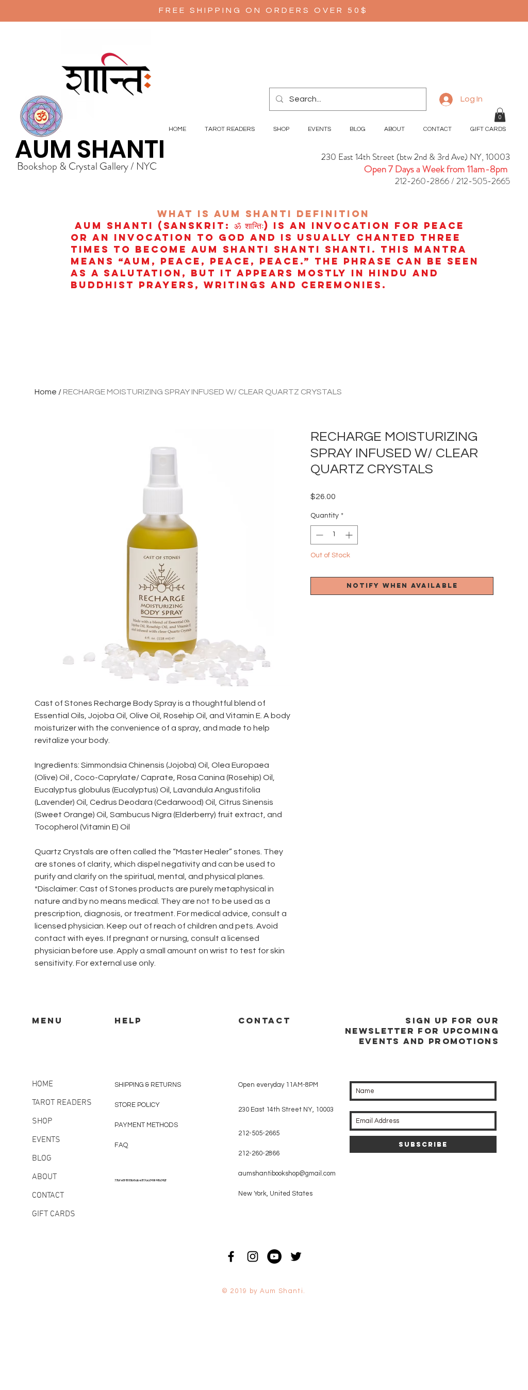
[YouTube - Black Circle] (274, 1256)
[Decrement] (318, 535)
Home (46, 392)
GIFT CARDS (53, 1214)
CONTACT (48, 1195)
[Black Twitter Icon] (296, 1256)
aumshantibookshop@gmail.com (287, 1173)
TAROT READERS (62, 1103)
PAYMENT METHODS (146, 1125)
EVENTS (46, 1140)
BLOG (42, 1158)
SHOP (42, 1121)
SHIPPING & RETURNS (147, 1084)
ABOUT (44, 1177)
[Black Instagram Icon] (252, 1256)
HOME (42, 1084)
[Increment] (349, 535)
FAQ (121, 1145)
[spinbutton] (334, 535)
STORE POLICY (137, 1104)
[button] (500, 115)
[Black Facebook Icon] (231, 1256)
